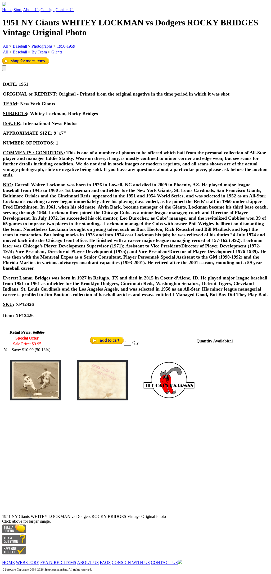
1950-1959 (66, 46)
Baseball (20, 46)
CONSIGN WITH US (131, 562)
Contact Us (65, 9)
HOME (8, 562)
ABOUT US (88, 562)
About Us (31, 9)
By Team (39, 52)
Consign (47, 9)
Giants (56, 52)
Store (17, 9)
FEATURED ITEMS (58, 562)
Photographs (41, 46)
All (5, 46)
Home (7, 9)
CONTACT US (164, 562)
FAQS (105, 562)
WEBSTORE (27, 562)
